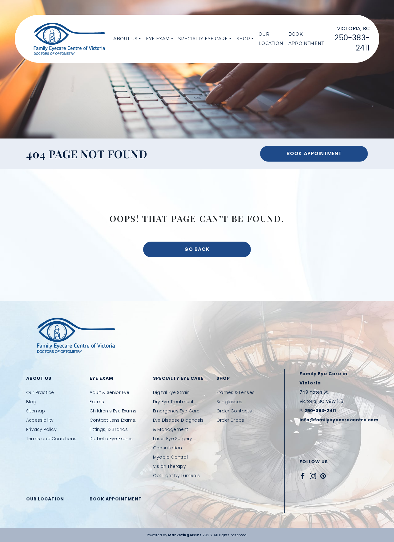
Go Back (197, 249)
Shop (243, 39)
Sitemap (35, 411)
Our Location (271, 38)
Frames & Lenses (235, 392)
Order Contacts (234, 411)
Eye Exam (158, 39)
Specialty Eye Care (203, 39)
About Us (125, 39)
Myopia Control (170, 457)
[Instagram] (313, 476)
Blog (31, 402)
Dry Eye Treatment (173, 402)
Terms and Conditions (51, 439)
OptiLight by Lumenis (176, 475)
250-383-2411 (320, 411)
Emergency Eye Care (176, 411)
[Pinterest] (323, 476)
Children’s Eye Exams (113, 411)
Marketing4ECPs (185, 534)
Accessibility (40, 420)
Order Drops (230, 420)
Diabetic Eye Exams (111, 439)
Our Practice (40, 392)
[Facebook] (303, 476)
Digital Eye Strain (171, 392)
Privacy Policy (41, 429)
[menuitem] (127, 39)
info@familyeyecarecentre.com (339, 420)
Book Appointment (306, 38)
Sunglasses (229, 402)
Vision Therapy (169, 466)
